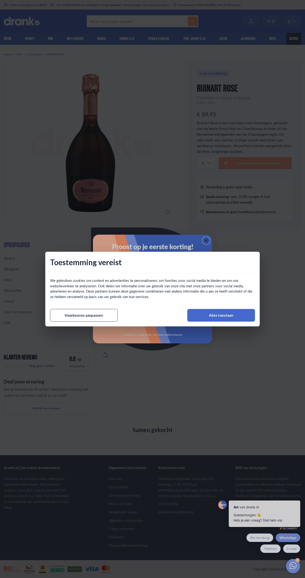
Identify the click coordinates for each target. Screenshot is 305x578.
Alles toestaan (221, 315)
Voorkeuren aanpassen (84, 315)
